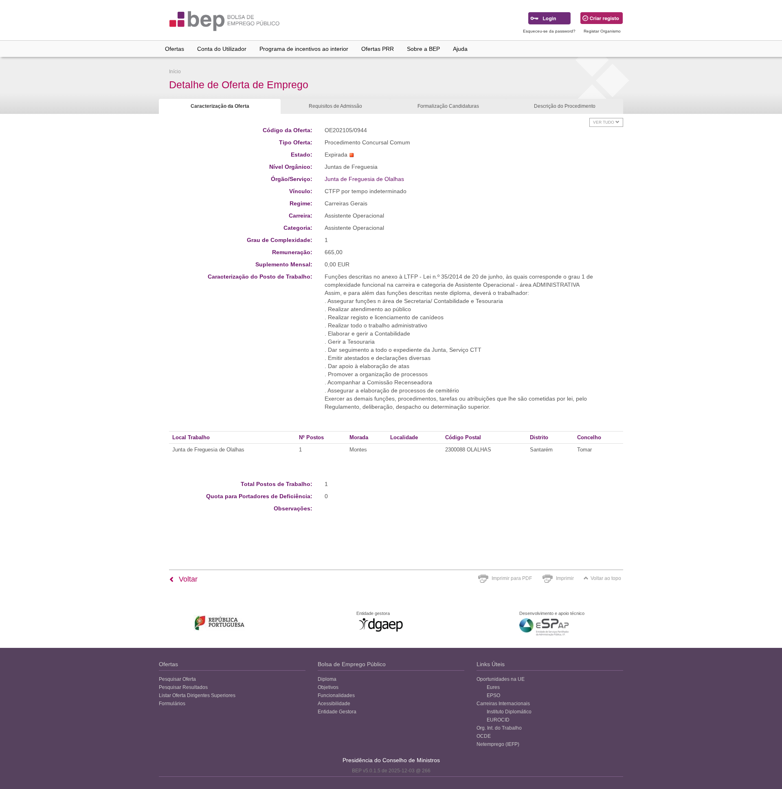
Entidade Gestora (337, 712)
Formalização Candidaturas (448, 106)
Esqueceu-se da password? (549, 31)
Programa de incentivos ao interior (303, 49)
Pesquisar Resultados (183, 687)
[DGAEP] (380, 625)
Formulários (172, 703)
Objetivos (328, 687)
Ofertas (174, 49)
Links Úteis (491, 664)
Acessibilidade (334, 703)
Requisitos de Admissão (335, 106)
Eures (493, 687)
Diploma (327, 679)
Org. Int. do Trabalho (499, 728)
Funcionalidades (336, 695)
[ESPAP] (544, 627)
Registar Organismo (602, 31)
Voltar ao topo (606, 578)
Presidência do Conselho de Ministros (391, 760)
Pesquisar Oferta (177, 679)
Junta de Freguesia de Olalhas (364, 179)
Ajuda (460, 49)
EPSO (493, 695)
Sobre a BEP (423, 49)
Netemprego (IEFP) (498, 744)
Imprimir (565, 578)
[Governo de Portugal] (219, 623)
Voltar (187, 579)
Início (175, 71)
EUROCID (498, 720)
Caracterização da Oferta (220, 106)
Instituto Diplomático (509, 712)
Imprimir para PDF (512, 578)
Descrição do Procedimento (564, 106)
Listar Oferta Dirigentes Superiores (197, 695)
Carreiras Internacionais (503, 703)
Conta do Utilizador (221, 49)
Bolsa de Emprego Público (352, 664)
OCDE (484, 736)
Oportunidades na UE (501, 679)
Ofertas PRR (377, 49)
